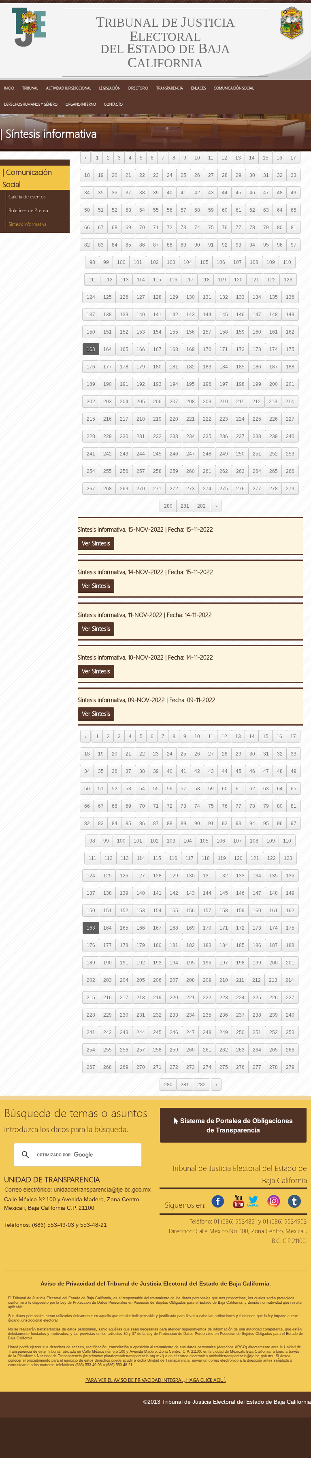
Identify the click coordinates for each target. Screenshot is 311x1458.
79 (266, 227)
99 (106, 262)
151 (107, 331)
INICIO (9, 87)
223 (223, 418)
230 (124, 436)
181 (174, 366)
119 (222, 279)
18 (87, 175)
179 (140, 366)
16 (279, 157)
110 (287, 262)
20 (114, 175)
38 (142, 192)
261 (207, 471)
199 (257, 384)
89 (183, 244)
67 (101, 227)
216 (107, 418)
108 (254, 262)
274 (207, 488)
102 (154, 262)
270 (140, 488)
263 (240, 471)
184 (223, 366)
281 (185, 506)
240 (290, 436)
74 (197, 227)
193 (157, 384)
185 (240, 366)
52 (114, 210)
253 (290, 453)
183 (207, 366)
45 (238, 192)
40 (170, 192)
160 (257, 331)
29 (238, 175)
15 (265, 157)
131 (207, 297)
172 (240, 349)
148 (273, 314)
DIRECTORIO (138, 87)
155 (174, 331)
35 (101, 192)
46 (252, 192)
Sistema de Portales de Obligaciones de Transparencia (236, 1125)
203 (107, 401)
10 (197, 157)
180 (157, 366)
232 (157, 436)
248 (207, 453)
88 (170, 244)
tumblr (294, 1201)
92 (225, 244)
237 (240, 436)
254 (91, 471)
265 (273, 471)
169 (190, 349)
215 (91, 418)
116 (173, 279)
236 (223, 436)
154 (157, 331)
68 (114, 227)
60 (225, 210)
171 (223, 349)
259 (174, 471)
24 (170, 175)
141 (157, 314)
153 (140, 331)
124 (91, 297)
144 (207, 314)
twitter (253, 1201)
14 (252, 157)
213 (273, 401)
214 (289, 401)
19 (101, 175)
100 (121, 262)
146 (240, 314)
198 (240, 384)
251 (257, 453)
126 (124, 297)
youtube (238, 1201)
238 (257, 436)
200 (273, 384)
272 (174, 488)
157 (207, 331)
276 (240, 488)
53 (128, 210)
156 (190, 331)
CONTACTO (113, 104)
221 (190, 418)
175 (290, 349)
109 (270, 262)
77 (238, 227)
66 (87, 227)
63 (266, 210)
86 (142, 244)
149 (290, 314)
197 (223, 384)
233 (174, 436)
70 (142, 227)
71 (156, 227)
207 (174, 401)
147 (257, 314)
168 (174, 349)
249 (223, 453)
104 (187, 262)
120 (238, 279)
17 (293, 157)
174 (273, 349)
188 (290, 366)
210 (223, 401)
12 (224, 157)
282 (201, 506)
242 (107, 453)
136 (290, 297)
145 (223, 314)
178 (124, 366)
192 (140, 384)
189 (91, 384)
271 (157, 488)
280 (168, 506)
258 (157, 471)
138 (107, 314)
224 (240, 418)
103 (171, 262)
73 (183, 227)
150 (91, 331)
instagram (273, 1201)
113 (125, 279)
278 (273, 488)
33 (293, 175)
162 (290, 331)
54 (142, 210)
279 (290, 488)
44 (225, 192)
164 (107, 349)
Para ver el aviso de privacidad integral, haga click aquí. (155, 1380)
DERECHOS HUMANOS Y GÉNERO (31, 104)
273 (190, 488)
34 (87, 192)
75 (211, 227)
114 (141, 279)
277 (257, 488)
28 (225, 175)
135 (273, 297)
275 (223, 488)
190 (107, 384)
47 (266, 192)
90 (197, 244)
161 (273, 331)
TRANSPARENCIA (169, 87)
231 (140, 436)
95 (266, 244)
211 (240, 401)
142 (174, 314)
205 (140, 401)
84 (114, 244)
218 (140, 418)
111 (92, 279)
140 (140, 314)
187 (273, 366)
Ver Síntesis (96, 543)
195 (190, 384)
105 (204, 262)
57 (183, 210)
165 (124, 349)
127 (140, 297)
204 (124, 401)
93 (238, 244)
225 (257, 418)
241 (91, 453)
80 (280, 227)
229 (107, 436)
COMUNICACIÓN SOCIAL (234, 87)
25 (183, 175)
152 (124, 331)
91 (211, 244)
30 (252, 175)
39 (156, 192)
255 (107, 471)
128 (157, 297)
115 (157, 279)
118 (206, 279)
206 (157, 401)
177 (107, 366)
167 (157, 349)
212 (256, 401)
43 (211, 192)
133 (240, 297)
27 (211, 175)
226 (273, 418)
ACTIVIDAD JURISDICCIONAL (68, 87)
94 (252, 244)
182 (190, 366)
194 (174, 384)
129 (174, 297)
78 (252, 227)
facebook (217, 1201)
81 (293, 227)
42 (197, 192)
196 (207, 384)
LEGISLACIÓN (109, 87)
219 (157, 418)
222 (207, 418)
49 (293, 192)
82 (87, 244)
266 (290, 471)
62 (252, 210)
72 (170, 227)
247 (190, 453)
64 (280, 210)
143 (190, 314)
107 (237, 262)
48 (280, 192)
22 (142, 175)
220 (174, 418)
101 (138, 262)
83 (101, 244)
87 (156, 244)
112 (108, 279)
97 (293, 244)
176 (91, 366)
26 (197, 175)
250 (240, 453)
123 (288, 279)
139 (124, 314)
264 (257, 471)
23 (156, 175)
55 (156, 210)
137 (91, 314)
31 (266, 175)
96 (280, 244)
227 (290, 418)
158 (223, 331)
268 (107, 488)
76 (225, 227)
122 (271, 279)
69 (128, 227)
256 (124, 471)
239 (273, 436)
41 (183, 192)
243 (124, 453)
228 (91, 436)
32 (280, 175)
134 (257, 297)
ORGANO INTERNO (81, 104)
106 (221, 262)
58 (197, 210)
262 (223, 471)
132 (223, 297)
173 (257, 349)
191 (124, 384)
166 (140, 349)
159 (240, 331)
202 (91, 401)
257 (140, 471)
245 (157, 453)
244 (140, 453)
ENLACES (198, 87)
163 (91, 349)
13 (238, 157)
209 (207, 401)
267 (91, 488)
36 (114, 192)
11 (210, 157)
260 (190, 471)
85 (128, 244)
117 (189, 279)
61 (238, 210)
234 (190, 436)
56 (170, 210)
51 (101, 210)
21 (128, 175)
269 (124, 488)
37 (128, 192)
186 (257, 366)
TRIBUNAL (30, 87)
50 (87, 210)
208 (190, 401)
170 (207, 349)
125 (107, 297)
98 (92, 262)
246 (174, 453)
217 (124, 418)
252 (273, 453)
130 (190, 297)
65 (293, 210)
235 (207, 436)
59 (211, 210)
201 (290, 384)
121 (255, 279)
